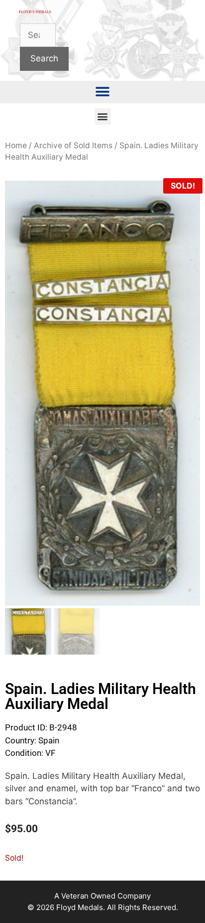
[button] (103, 92)
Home (16, 145)
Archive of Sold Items (73, 145)
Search (44, 58)
